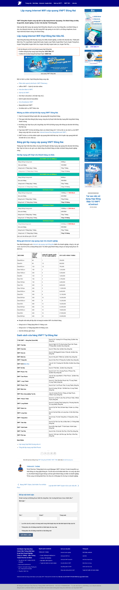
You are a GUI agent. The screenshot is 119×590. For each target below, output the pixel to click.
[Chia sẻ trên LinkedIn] (54, 453)
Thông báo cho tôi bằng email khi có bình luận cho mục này (39, 527)
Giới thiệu (35, 3)
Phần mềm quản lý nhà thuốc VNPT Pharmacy (33, 83)
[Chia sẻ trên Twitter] (45, 453)
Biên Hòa (26, 364)
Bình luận (22, 501)
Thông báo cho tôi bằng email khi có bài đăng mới (36, 530)
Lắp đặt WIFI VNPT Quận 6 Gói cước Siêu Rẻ (63, 486)
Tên (20, 515)
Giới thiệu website (87, 552)
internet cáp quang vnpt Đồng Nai (43, 244)
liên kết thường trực (68, 460)
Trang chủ (28, 3)
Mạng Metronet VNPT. (59, 132)
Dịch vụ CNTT (58, 3)
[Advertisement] (93, 109)
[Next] (99, 205)
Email (41, 515)
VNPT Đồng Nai (42, 460)
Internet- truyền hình (45, 3)
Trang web (63, 515)
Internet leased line (46, 132)
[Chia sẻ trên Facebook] (41, 453)
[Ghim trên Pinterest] (51, 453)
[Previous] (86, 205)
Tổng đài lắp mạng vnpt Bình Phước (30, 447)
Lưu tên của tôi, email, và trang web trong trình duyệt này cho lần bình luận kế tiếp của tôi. (48, 523)
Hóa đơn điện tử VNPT (26, 89)
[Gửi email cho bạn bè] (48, 453)
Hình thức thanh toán (87, 559)
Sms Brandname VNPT (26, 102)
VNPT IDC (67, 3)
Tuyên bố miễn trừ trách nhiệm (48, 563)
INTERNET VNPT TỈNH (51, 460)
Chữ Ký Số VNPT (24, 92)
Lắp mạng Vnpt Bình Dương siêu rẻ (29, 444)
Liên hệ (74, 3)
